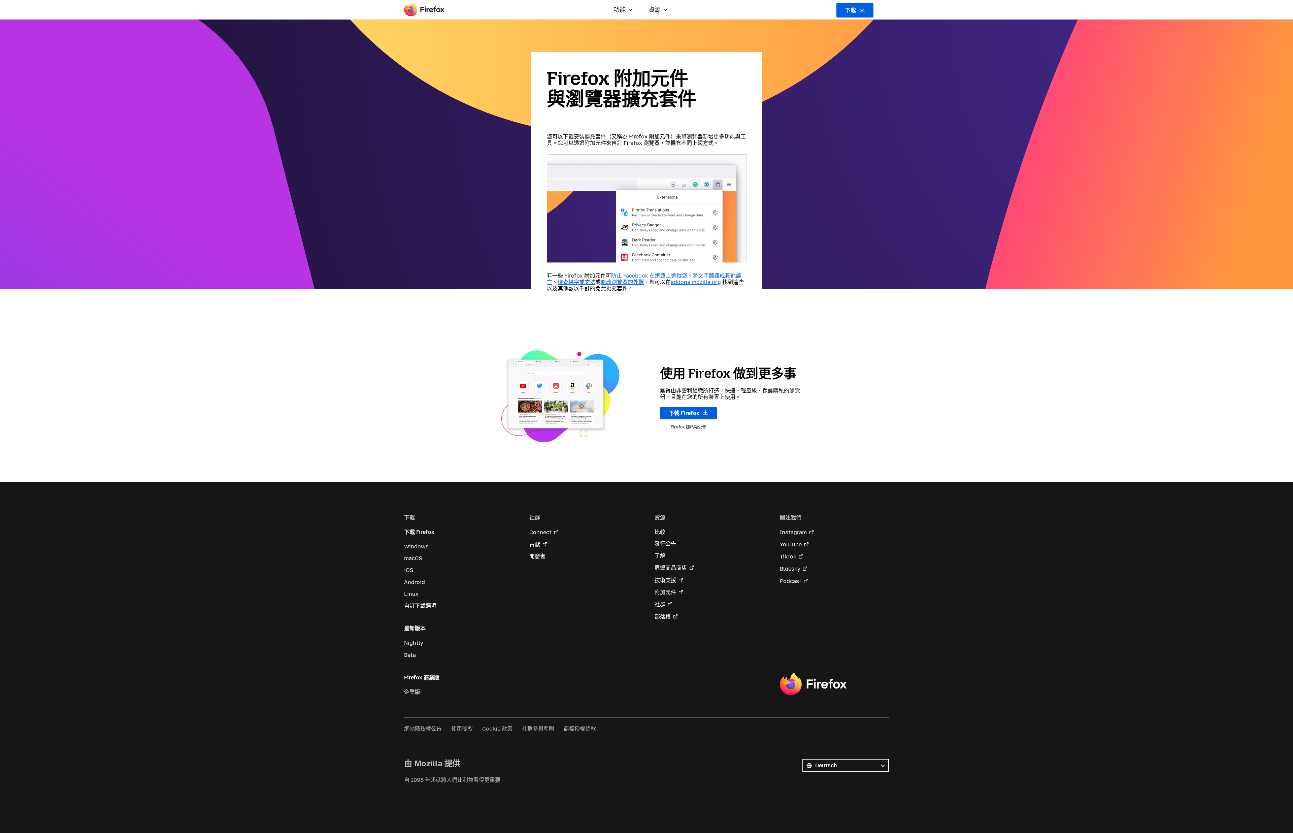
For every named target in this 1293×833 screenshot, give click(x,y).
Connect (540, 532)
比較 (660, 532)
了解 (660, 555)
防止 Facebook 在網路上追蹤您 (649, 276)
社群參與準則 (538, 729)
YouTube (791, 544)
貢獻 (534, 544)
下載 (851, 10)
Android (414, 582)
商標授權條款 (580, 729)
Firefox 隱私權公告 (688, 427)
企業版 (412, 692)
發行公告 (665, 544)
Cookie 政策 (497, 729)
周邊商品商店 (671, 568)
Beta (410, 655)
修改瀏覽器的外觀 (622, 282)
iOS (408, 570)
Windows (416, 546)
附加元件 (665, 592)
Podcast (790, 581)
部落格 (663, 616)
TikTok (788, 556)
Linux (411, 594)
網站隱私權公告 (423, 729)
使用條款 (462, 729)
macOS (413, 558)
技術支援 (665, 580)
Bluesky (790, 569)
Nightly (413, 643)
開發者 (537, 556)
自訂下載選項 (420, 606)
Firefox (813, 684)
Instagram (793, 532)
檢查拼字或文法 (576, 282)
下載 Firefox (685, 413)
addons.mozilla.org (696, 282)
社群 (660, 604)
